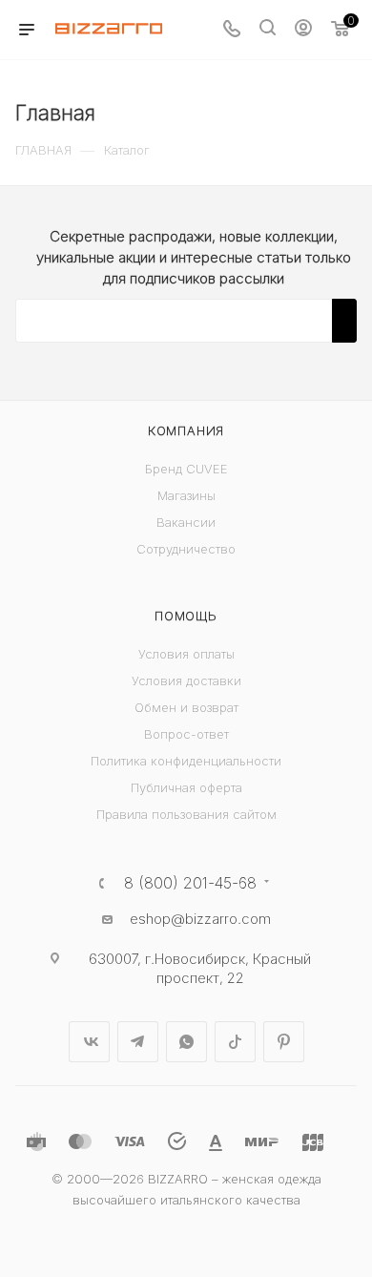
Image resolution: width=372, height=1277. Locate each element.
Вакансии (186, 522)
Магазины (186, 495)
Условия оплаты (186, 653)
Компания (186, 430)
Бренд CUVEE (186, 468)
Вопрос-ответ (186, 734)
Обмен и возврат (186, 707)
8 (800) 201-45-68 (190, 882)
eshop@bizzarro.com (200, 919)
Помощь (186, 615)
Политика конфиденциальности (186, 760)
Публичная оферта (186, 787)
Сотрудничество (186, 548)
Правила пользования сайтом (186, 814)
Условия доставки (186, 680)
